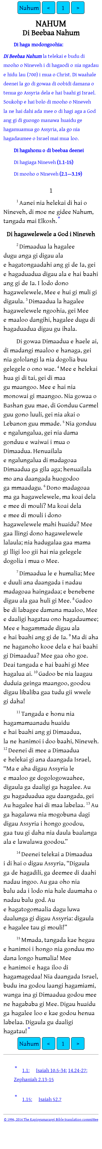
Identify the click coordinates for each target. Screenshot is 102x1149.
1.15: (27, 1099)
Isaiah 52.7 (50, 1099)
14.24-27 (77, 1070)
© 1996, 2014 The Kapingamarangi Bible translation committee (51, 1119)
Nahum (29, 7)
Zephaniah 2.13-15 (34, 1079)
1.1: (25, 1070)
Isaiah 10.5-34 (51, 1070)
